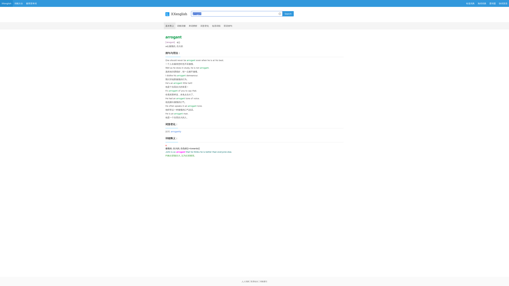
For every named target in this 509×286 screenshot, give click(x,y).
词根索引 (263, 281)
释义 (169, 25)
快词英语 (503, 3)
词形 (204, 25)
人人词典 (245, 281)
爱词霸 (492, 3)
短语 (216, 25)
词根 (181, 25)
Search (288, 13)
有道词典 (470, 3)
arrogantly (176, 131)
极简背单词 (31, 3)
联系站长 (254, 281)
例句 (228, 25)
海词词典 (482, 3)
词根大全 (18, 3)
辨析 (193, 25)
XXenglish (6, 3)
